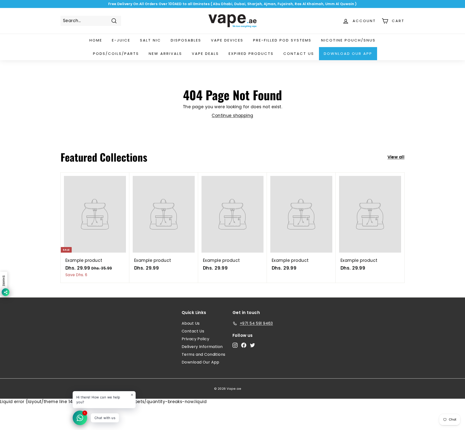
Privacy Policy (195, 339)
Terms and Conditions (203, 354)
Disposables (186, 40)
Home (95, 40)
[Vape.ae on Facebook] (243, 345)
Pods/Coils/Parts (116, 53)
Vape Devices (227, 40)
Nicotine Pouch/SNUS (348, 40)
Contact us (298, 53)
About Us (191, 323)
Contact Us (193, 331)
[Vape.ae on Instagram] (235, 345)
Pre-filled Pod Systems (282, 40)
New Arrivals (165, 53)
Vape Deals (205, 53)
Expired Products (251, 53)
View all (396, 157)
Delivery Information (202, 346)
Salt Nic (150, 40)
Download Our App (348, 53)
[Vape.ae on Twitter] (252, 345)
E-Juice (121, 40)
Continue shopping (232, 115)
